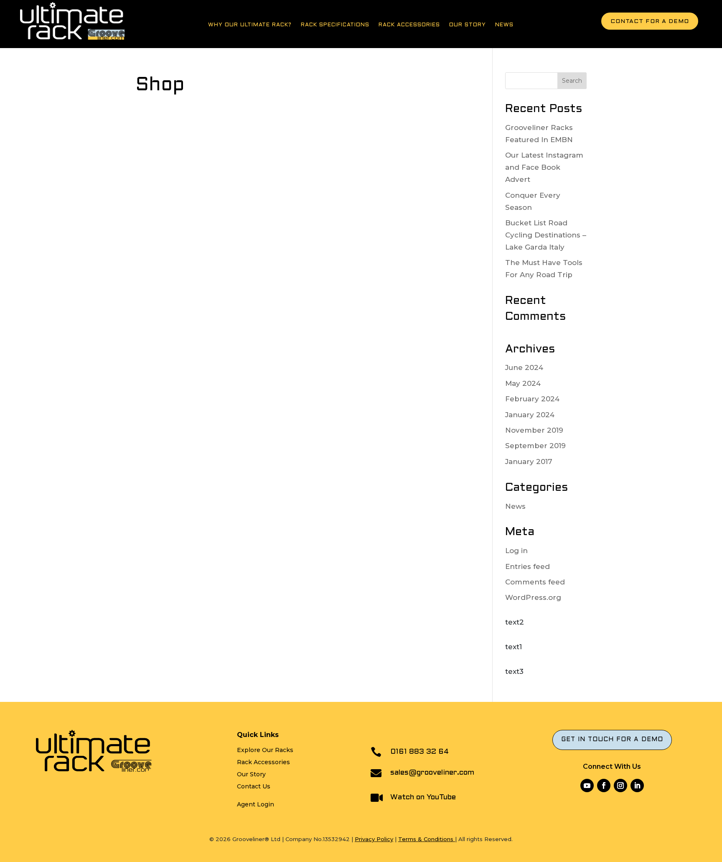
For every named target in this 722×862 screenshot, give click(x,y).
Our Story (467, 25)
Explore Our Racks (265, 750)
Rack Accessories (263, 762)
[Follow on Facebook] (603, 785)
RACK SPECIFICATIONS (335, 25)
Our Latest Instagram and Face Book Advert (544, 167)
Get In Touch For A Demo (612, 739)
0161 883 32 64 (419, 751)
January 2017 (528, 461)
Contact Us (253, 786)
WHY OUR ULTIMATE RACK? (250, 25)
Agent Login (255, 804)
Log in (516, 550)
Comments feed (535, 582)
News (504, 25)
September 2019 (535, 445)
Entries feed (527, 566)
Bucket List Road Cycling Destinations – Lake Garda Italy (545, 235)
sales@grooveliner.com (432, 772)
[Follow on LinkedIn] (637, 785)
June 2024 (524, 367)
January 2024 (529, 415)
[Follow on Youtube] (587, 785)
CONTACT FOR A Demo (649, 21)
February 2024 (532, 399)
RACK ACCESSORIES (409, 25)
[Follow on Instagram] (620, 785)
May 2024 (523, 383)
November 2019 (534, 430)
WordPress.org (533, 597)
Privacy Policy (374, 839)
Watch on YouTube (423, 797)
